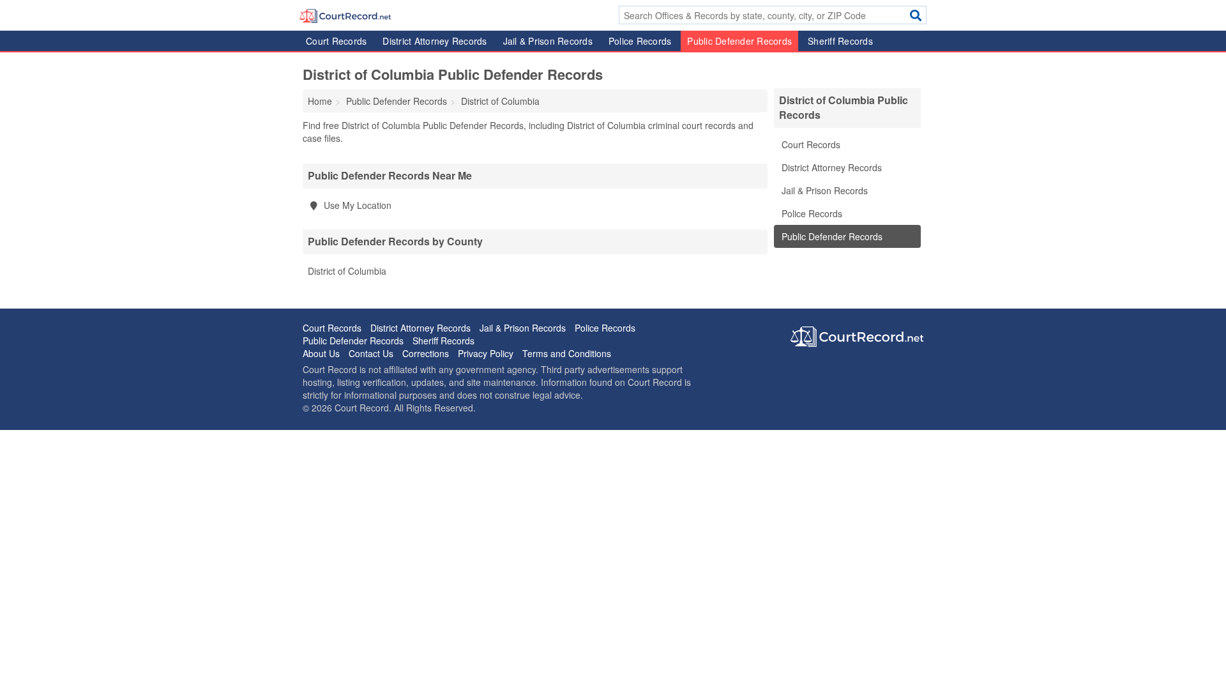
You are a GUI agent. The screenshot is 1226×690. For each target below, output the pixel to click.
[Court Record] (345, 14)
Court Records (336, 40)
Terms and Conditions (566, 353)
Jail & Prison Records (548, 40)
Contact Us (371, 353)
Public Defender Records (739, 40)
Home (320, 101)
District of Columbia (347, 270)
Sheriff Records (840, 40)
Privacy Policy (485, 353)
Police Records (640, 40)
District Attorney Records (434, 40)
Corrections (425, 353)
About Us (321, 353)
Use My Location (356, 205)
